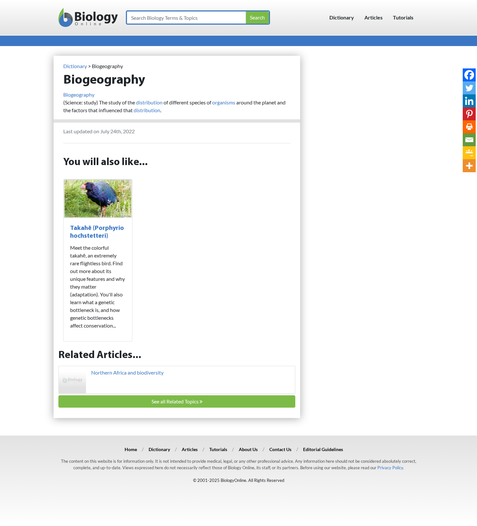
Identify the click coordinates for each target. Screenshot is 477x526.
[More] (469, 165)
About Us (248, 449)
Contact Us (280, 449)
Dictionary (341, 17)
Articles (373, 17)
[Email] (469, 139)
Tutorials (403, 17)
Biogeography (78, 94)
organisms (223, 102)
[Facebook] (469, 74)
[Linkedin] (469, 100)
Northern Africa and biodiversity (127, 372)
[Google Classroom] (469, 152)
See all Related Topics (176, 401)
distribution (149, 102)
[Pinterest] (469, 113)
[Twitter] (469, 87)
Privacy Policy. (390, 467)
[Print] (469, 126)
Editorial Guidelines (323, 449)
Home (131, 449)
